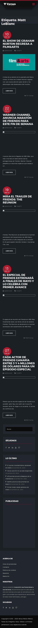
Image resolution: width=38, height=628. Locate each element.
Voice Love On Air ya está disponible (19, 471)
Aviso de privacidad (9, 564)
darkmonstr (8, 50)
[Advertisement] (19, 526)
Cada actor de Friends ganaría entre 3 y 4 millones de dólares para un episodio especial (19, 363)
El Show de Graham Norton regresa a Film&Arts (18, 44)
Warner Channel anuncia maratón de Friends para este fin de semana (18, 119)
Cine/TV (19, 50)
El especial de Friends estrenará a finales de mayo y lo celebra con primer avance (18, 281)
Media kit (6, 576)
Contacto (6, 567)
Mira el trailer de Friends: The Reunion (17, 199)
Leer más (9, 91)
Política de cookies (9, 570)
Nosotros (6, 573)
